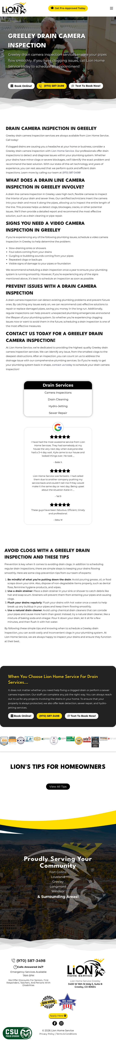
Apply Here (57, 1015)
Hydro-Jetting (58, 406)
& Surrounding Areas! (58, 896)
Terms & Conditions (66, 1034)
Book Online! (23, 85)
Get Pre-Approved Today (69, 8)
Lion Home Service (62, 151)
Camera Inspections (58, 392)
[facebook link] (54, 1023)
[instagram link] (61, 1023)
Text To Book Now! (87, 85)
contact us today (62, 364)
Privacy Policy (46, 1034)
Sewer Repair (58, 413)
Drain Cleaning (58, 399)
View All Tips (58, 786)
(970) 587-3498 (53, 85)
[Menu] (111, 8)
